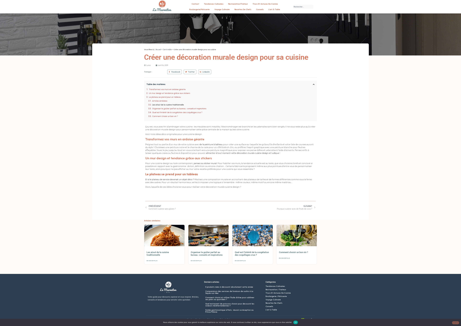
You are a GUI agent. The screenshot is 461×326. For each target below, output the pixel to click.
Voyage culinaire (222, 9)
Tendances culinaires (213, 4)
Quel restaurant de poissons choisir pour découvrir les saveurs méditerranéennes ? (229, 305)
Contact (195, 4)
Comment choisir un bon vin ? (165, 116)
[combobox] (303, 7)
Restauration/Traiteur (238, 4)
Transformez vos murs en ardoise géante (167, 89)
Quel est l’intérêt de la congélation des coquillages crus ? (177, 112)
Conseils (260, 9)
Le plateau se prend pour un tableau (165, 97)
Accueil (158, 49)
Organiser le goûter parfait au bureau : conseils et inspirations (179, 108)
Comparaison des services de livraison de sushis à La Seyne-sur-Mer (229, 292)
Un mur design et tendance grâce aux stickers (169, 93)
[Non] (455, 322)
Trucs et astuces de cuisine (265, 4)
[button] (314, 84)
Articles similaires (159, 101)
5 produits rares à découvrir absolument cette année (229, 287)
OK (295, 322)
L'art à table (167, 49)
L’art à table (274, 9)
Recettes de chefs (242, 9)
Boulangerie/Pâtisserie (199, 9)
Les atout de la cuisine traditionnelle (168, 105)
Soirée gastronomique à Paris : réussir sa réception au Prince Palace (229, 311)
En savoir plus (152, 261)
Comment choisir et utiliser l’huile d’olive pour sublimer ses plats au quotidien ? (229, 298)
